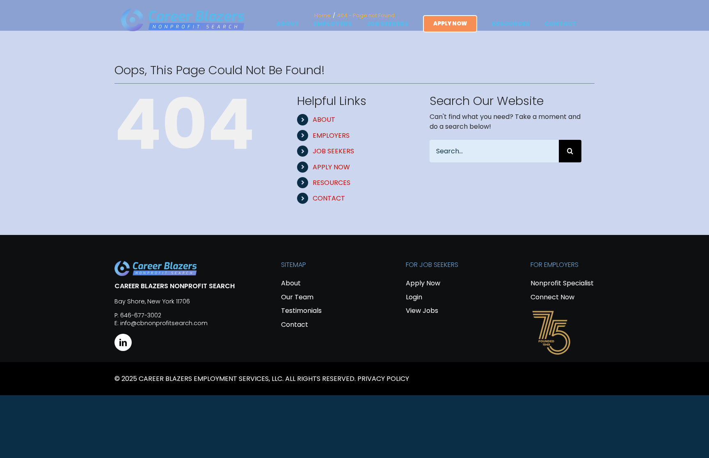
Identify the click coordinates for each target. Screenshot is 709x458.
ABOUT (324, 119)
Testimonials (301, 310)
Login (414, 297)
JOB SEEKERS (333, 151)
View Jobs (422, 310)
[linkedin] (123, 342)
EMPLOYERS (331, 135)
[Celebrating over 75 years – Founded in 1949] (551, 312)
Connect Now (552, 297)
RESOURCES (331, 182)
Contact (294, 324)
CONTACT (329, 198)
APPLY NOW (331, 167)
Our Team (297, 297)
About (291, 283)
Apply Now (423, 283)
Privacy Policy (383, 378)
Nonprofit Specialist (562, 283)
